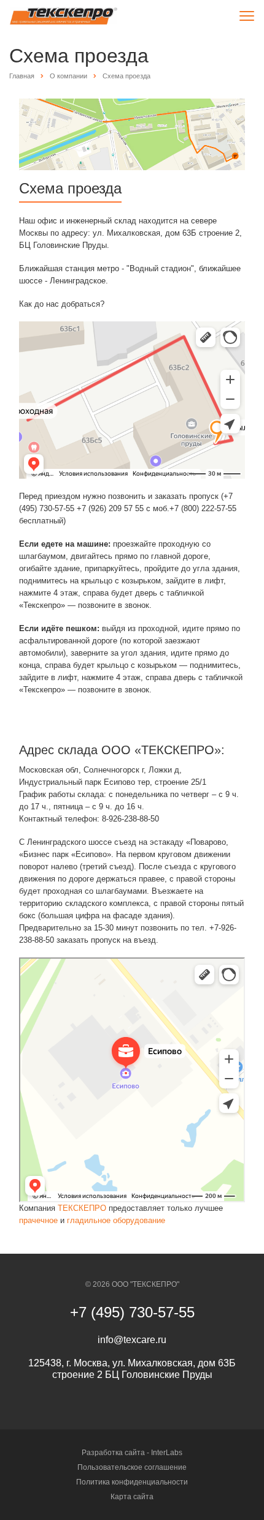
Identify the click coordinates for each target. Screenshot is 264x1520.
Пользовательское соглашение (132, 1467)
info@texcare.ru (132, 1340)
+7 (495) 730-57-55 (132, 1312)
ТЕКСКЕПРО (82, 1208)
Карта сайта (132, 1496)
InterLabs (166, 1452)
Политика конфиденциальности (132, 1482)
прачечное (38, 1220)
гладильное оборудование (116, 1220)
